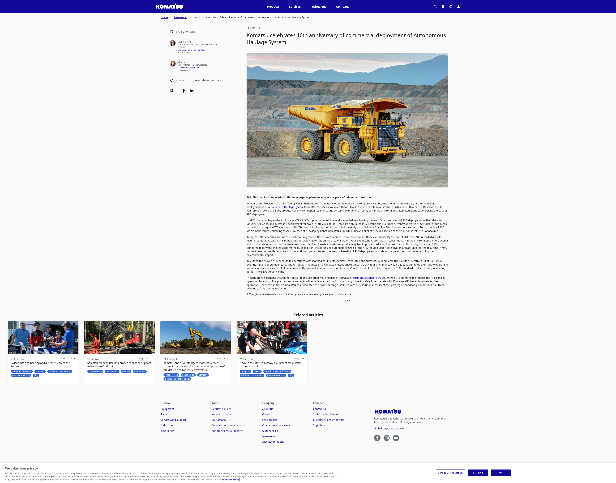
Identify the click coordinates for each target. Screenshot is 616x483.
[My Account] (458, 6)
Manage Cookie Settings (450, 472)
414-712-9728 (184, 52)
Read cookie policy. (229, 479)
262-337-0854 (184, 70)
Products (273, 6)
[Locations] (443, 6)
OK (500, 472)
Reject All (478, 472)
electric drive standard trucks (367, 278)
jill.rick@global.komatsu (188, 67)
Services (295, 6)
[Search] (435, 6)
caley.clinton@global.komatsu (191, 50)
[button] (174, 91)
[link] (184, 91)
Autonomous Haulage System (286, 207)
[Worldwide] (451, 6)
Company (342, 6)
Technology (318, 6)
